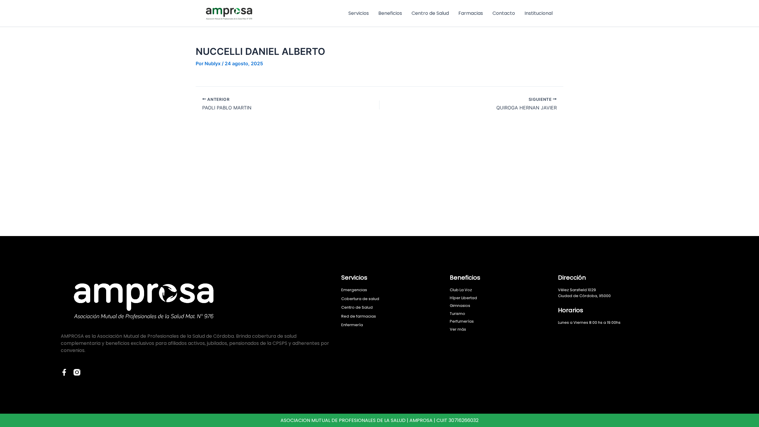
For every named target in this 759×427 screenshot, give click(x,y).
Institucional (538, 13)
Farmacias (470, 13)
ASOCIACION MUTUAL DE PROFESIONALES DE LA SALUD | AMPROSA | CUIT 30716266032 (379, 420)
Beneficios (390, 13)
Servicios (358, 13)
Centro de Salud (430, 13)
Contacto (503, 13)
